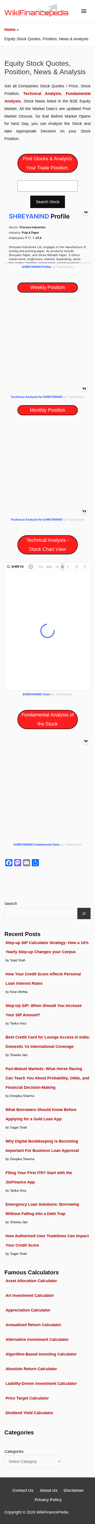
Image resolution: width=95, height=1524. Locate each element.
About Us (48, 1490)
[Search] (84, 913)
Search (10, 903)
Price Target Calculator (27, 1398)
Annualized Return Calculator (33, 1324)
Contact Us (22, 1490)
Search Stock (47, 201)
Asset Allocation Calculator (31, 1280)
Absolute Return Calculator (31, 1368)
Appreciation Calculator (28, 1310)
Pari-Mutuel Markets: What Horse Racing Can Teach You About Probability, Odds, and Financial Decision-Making (47, 1078)
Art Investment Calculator (30, 1295)
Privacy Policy (48, 1499)
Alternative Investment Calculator (37, 1339)
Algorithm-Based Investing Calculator (41, 1354)
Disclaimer (74, 1490)
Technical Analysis (42, 93)
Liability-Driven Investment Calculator (41, 1383)
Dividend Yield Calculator (29, 1412)
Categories (14, 1451)
